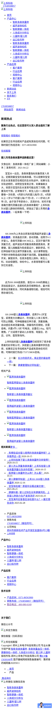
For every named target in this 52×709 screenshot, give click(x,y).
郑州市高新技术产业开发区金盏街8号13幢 (28, 530)
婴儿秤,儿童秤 (43, 652)
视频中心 (17, 75)
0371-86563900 (14, 516)
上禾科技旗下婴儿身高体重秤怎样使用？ (28, 460)
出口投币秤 (18, 39)
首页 (9, 15)
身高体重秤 (24, 314)
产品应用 (11, 64)
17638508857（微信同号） (20, 523)
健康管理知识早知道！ (29, 365)
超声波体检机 (20, 25)
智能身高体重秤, (19, 649)
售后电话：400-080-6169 (19, 604)
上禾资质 (11, 533)
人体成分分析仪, (26, 652)
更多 (13, 447)
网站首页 (8, 109)
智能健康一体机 (21, 29)
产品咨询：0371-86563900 (20, 597)
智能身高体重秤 (21, 22)
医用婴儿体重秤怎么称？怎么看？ (25, 473)
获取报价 (5, 135)
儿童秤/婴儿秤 (20, 36)
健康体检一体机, (9, 652)
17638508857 (9, 6)
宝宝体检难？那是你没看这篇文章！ (26, 486)
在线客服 (5, 151)
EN (8, 98)
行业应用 (17, 71)
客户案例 (17, 68)
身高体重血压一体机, (39, 649)
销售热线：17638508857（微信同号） (26, 601)
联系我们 (11, 96)
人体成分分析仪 (21, 32)
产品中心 (11, 18)
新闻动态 (11, 89)
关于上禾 (11, 92)
